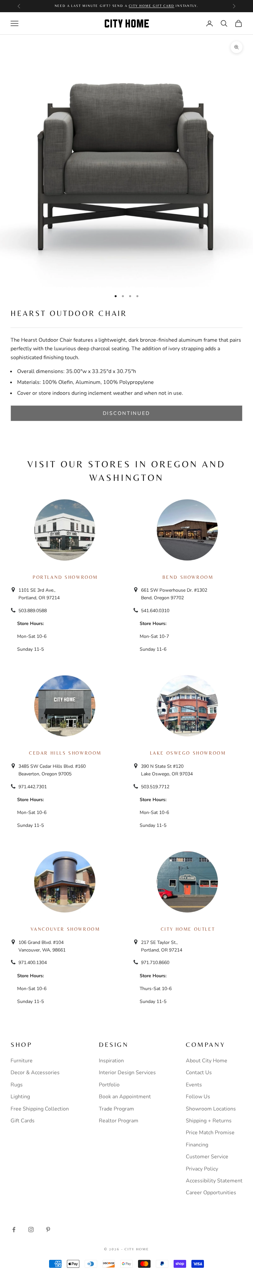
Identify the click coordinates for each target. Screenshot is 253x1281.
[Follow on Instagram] (31, 1229)
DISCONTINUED (126, 413)
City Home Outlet (188, 929)
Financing (197, 1144)
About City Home (206, 1060)
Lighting (20, 1096)
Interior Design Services (127, 1072)
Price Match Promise (210, 1132)
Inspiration (111, 1060)
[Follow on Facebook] (14, 1229)
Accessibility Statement (214, 1180)
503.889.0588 (32, 611)
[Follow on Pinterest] (48, 1229)
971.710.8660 (155, 962)
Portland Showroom (65, 577)
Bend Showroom (187, 577)
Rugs (17, 1084)
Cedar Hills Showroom (65, 753)
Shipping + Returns (209, 1120)
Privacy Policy (202, 1168)
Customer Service (207, 1156)
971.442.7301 (32, 787)
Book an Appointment (125, 1096)
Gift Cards (23, 1120)
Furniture (22, 1060)
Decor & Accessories (35, 1072)
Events (194, 1084)
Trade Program (116, 1108)
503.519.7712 (155, 787)
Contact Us (199, 1072)
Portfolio (109, 1084)
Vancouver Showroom (65, 929)
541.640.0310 (155, 611)
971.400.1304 (32, 962)
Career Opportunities (211, 1192)
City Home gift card (151, 6)
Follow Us (198, 1096)
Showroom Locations (211, 1108)
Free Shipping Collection (40, 1108)
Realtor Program (118, 1120)
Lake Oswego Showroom (188, 753)
